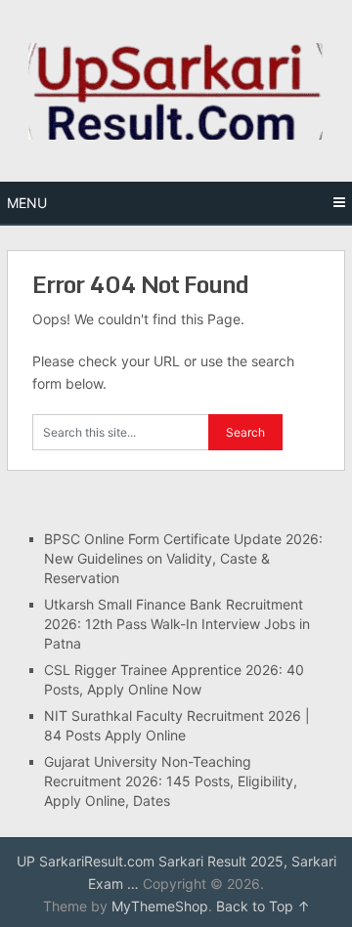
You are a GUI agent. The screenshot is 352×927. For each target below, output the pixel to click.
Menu (27, 202)
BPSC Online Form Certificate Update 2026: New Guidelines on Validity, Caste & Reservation (183, 558)
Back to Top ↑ (263, 906)
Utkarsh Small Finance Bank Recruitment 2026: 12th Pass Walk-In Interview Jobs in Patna (177, 624)
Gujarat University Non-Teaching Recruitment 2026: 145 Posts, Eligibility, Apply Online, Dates (170, 781)
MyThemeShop (159, 906)
